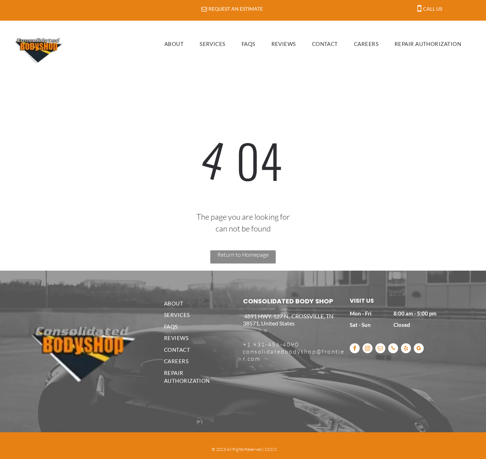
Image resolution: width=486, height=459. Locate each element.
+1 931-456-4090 (271, 344)
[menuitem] (176, 44)
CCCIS (271, 449)
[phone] (393, 349)
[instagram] (368, 349)
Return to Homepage (243, 254)
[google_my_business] (419, 349)
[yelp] (406, 349)
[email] (380, 349)
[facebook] (355, 349)
